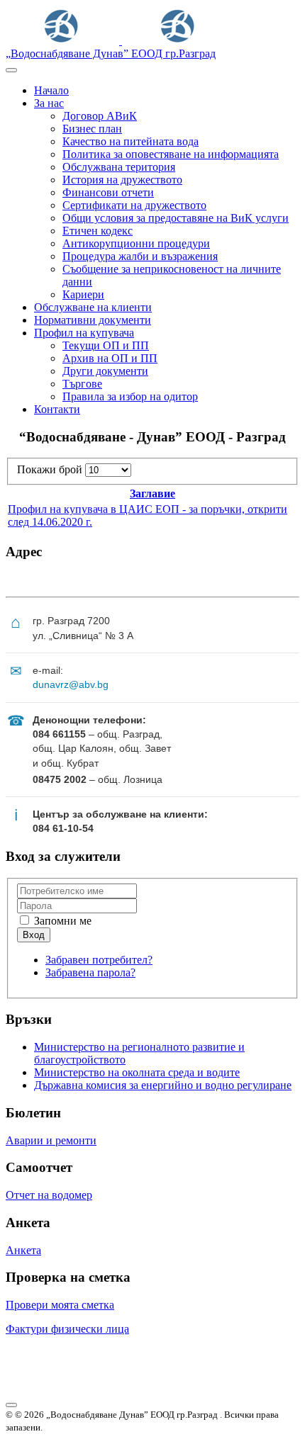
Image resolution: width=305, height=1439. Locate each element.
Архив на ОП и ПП (109, 358)
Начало (51, 90)
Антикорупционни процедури (136, 243)
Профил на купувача (84, 333)
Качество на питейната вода (130, 141)
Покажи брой (51, 469)
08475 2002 (60, 779)
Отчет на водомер (49, 1195)
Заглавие (152, 493)
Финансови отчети (108, 192)
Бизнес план (92, 129)
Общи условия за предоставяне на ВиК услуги (175, 218)
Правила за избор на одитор (130, 396)
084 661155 (59, 734)
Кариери (83, 294)
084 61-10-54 (63, 828)
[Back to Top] (11, 1405)
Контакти (57, 409)
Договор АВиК (99, 116)
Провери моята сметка (60, 1305)
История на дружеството (122, 180)
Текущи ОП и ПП (105, 345)
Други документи (105, 371)
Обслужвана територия (118, 167)
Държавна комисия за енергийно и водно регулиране (163, 1085)
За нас (49, 103)
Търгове (82, 384)
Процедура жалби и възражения (140, 256)
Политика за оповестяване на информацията (170, 154)
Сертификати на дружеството (134, 205)
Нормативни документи (92, 320)
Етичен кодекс (97, 231)
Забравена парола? (90, 972)
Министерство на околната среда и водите (137, 1072)
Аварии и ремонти (51, 1140)
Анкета (23, 1250)
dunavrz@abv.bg (71, 684)
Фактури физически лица (67, 1329)
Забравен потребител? (98, 960)
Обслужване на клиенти (93, 307)
